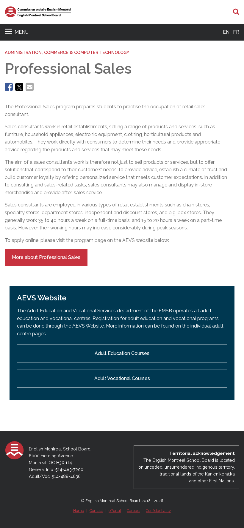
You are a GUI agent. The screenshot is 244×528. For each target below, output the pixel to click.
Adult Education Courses (122, 353)
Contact (96, 510)
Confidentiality (158, 510)
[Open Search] (236, 12)
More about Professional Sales (46, 257)
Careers (133, 510)
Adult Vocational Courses (122, 378)
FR (236, 32)
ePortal (115, 510)
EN (226, 32)
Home (78, 510)
